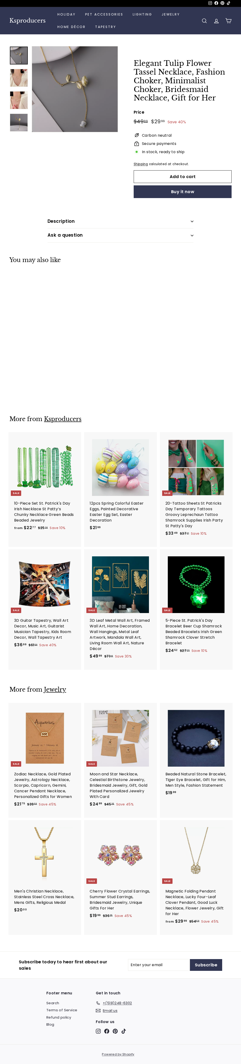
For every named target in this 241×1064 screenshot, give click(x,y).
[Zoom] (75, 89)
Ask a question (65, 235)
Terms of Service (61, 1010)
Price (139, 112)
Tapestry (105, 26)
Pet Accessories (104, 14)
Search (52, 1002)
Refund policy (58, 1017)
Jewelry (171, 14)
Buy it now (182, 192)
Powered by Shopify (118, 1054)
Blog (50, 1024)
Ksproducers (27, 20)
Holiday (66, 14)
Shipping (141, 164)
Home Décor (71, 26)
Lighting (142, 14)
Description (61, 221)
